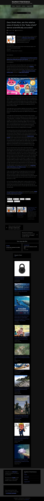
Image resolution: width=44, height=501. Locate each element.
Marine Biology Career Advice (20, 291)
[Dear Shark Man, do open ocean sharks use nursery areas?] (22, 209)
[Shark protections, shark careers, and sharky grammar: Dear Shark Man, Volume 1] (33, 213)
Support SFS (29, 6)
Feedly (13, 477)
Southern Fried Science (21, 2)
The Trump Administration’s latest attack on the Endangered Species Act (21, 358)
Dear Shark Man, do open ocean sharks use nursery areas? (21, 213)
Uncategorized (11, 32)
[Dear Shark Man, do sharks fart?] (11, 209)
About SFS (18, 6)
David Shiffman (20, 30)
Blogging (8, 245)
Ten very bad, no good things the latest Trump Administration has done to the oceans (21, 438)
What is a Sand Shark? (19, 370)
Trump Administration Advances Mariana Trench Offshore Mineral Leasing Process (21, 417)
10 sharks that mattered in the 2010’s (13, 247)
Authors (23, 6)
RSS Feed (14, 471)
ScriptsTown (27, 499)
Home (13, 6)
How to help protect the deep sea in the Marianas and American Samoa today (21, 389)
